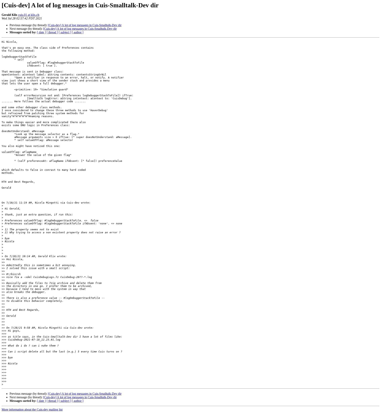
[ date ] (41, 32)
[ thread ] (52, 32)
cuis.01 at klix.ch (28, 14)
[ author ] (77, 32)
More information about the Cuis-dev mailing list (32, 409)
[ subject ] (65, 32)
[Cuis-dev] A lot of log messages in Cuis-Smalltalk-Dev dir (84, 25)
